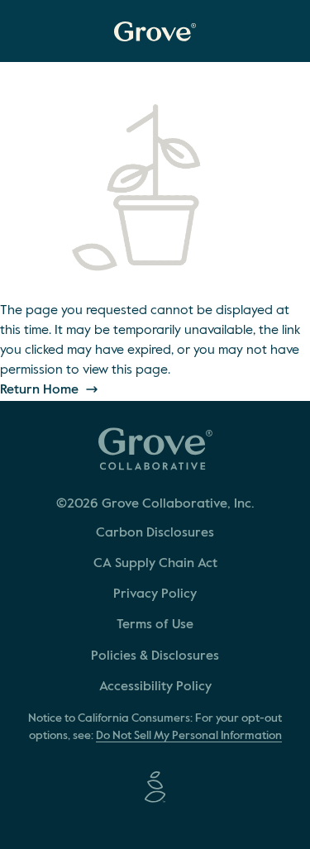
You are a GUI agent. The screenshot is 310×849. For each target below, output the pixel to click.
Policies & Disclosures (155, 656)
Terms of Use (155, 625)
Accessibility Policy (155, 687)
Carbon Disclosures (155, 533)
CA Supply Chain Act (155, 563)
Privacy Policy (155, 594)
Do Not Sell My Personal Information (189, 736)
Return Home (41, 390)
